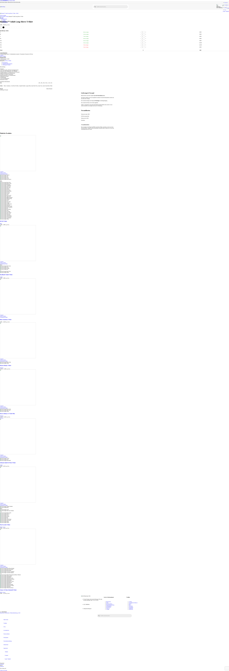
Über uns (108, 608)
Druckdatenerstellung (110, 604)
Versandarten (108, 607)
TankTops (131, 606)
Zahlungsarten (109, 606)
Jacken (130, 603)
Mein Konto (108, 601)
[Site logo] (2, 6)
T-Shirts (130, 601)
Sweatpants (131, 607)
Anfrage (107, 609)
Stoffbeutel (131, 609)
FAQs (107, 602)
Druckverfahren (109, 603)
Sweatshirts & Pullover (133, 602)
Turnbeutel (131, 608)
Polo (130, 604)
